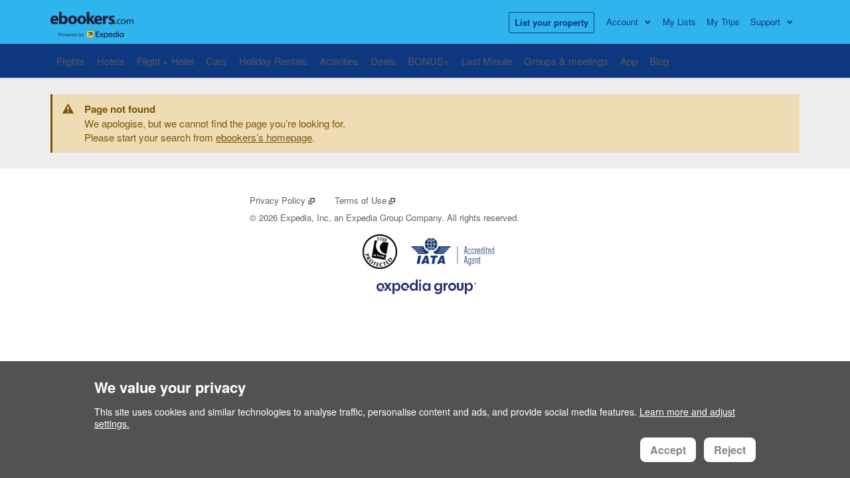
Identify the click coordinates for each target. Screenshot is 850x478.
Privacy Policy (282, 200)
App (629, 61)
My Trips (723, 21)
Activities (339, 61)
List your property (551, 22)
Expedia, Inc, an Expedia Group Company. (362, 217)
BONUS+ (429, 61)
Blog (659, 61)
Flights (70, 61)
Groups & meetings (566, 61)
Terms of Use (365, 200)
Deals (383, 61)
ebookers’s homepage (264, 137)
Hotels (111, 61)
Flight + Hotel (165, 61)
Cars (216, 61)
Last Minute (487, 61)
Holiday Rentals (273, 61)
